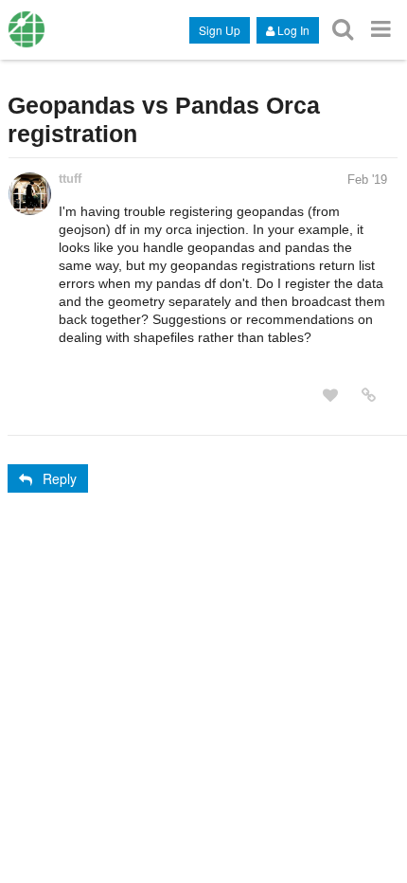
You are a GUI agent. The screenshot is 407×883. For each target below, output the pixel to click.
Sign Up (219, 30)
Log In (293, 30)
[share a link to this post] (368, 395)
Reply (60, 478)
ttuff (70, 178)
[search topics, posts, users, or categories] (343, 28)
